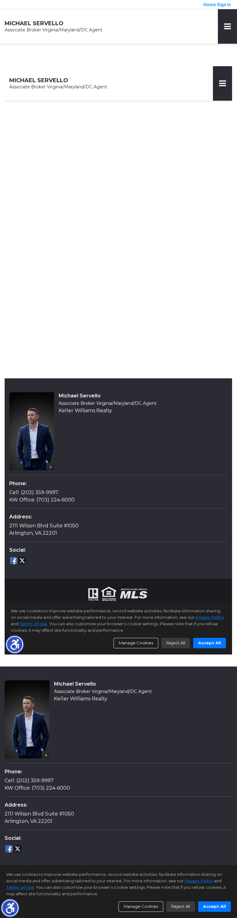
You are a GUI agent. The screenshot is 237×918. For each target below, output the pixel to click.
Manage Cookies (141, 906)
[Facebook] (9, 849)
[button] (10, 908)
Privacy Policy (199, 880)
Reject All (180, 906)
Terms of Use (20, 887)
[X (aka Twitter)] (17, 849)
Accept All (214, 906)
